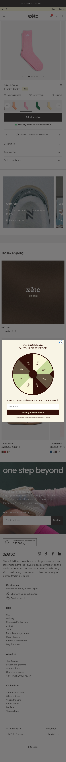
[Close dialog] (61, 342)
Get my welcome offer (33, 413)
